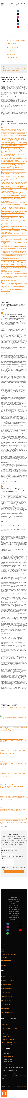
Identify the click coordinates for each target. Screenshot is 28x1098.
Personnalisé (4, 957)
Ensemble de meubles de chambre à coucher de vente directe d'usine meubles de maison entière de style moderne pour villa (13, 248)
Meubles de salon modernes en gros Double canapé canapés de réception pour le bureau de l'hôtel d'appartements (13, 177)
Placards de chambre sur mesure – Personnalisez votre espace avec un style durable (14, 279)
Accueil (2, 949)
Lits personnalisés (5, 992)
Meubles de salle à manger (7, 1039)
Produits (11, 707)
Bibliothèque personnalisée (7, 996)
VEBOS (2, 66)
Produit (2, 951)
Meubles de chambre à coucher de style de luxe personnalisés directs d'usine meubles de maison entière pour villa (14, 230)
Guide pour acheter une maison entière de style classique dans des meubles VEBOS (13, 69)
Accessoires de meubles (7, 1012)
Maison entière (4, 707)
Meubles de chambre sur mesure (9, 1028)
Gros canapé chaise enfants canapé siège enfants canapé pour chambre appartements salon (14, 150)
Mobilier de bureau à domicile (8, 1042)
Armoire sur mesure (6, 976)
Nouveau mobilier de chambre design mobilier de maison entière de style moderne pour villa (13, 196)
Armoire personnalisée (6, 984)
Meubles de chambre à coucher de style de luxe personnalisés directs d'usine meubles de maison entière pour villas (14, 239)
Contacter (3, 965)
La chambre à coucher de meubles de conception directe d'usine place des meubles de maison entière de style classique (14, 213)
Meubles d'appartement (7, 1033)
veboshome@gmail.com (10, 6)
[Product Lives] (4, 1096)
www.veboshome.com (18, 1086)
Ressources (4, 962)
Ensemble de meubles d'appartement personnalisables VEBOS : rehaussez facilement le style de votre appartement (14, 273)
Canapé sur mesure (6, 1000)
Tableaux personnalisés (7, 988)
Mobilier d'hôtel (4, 1031)
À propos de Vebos (6, 960)
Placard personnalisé (6, 1004)
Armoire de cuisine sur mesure (8, 980)
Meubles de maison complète (20, 707)
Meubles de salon (5, 1036)
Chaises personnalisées (7, 1008)
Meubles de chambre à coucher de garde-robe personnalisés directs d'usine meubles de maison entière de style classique (14, 204)
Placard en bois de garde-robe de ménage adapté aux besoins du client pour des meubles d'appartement (14, 255)
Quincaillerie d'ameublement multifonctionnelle (12, 1045)
